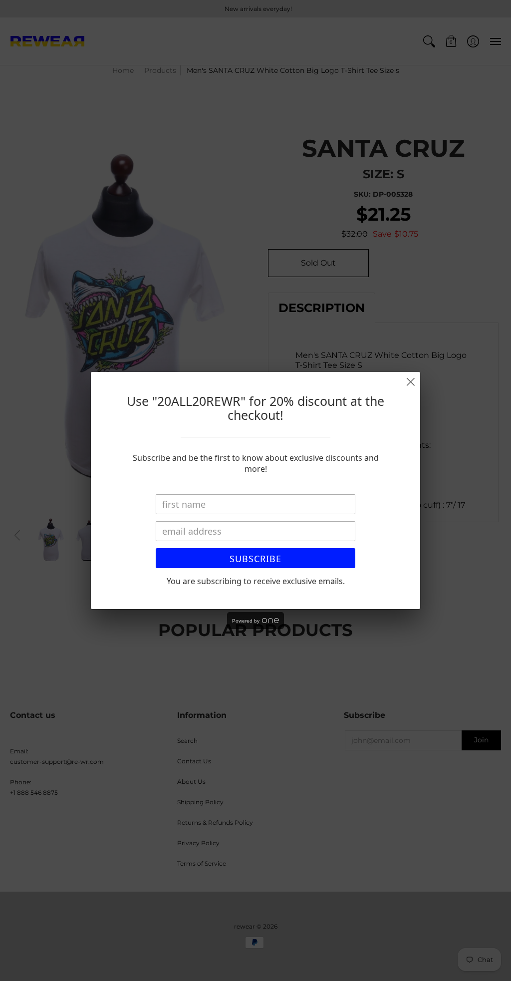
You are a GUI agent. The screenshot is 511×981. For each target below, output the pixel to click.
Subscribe (255, 559)
